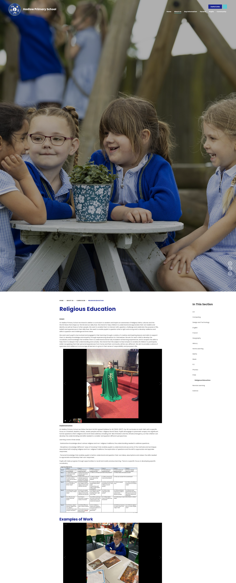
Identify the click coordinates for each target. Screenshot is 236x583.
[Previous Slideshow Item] (230, 268)
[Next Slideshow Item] (230, 263)
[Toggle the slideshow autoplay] (230, 273)
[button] (67, 383)
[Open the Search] (225, 7)
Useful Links (215, 7)
